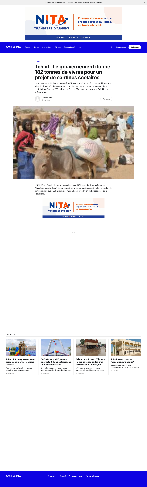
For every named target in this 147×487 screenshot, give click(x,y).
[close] (144, 2)
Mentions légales (92, 476)
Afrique (58, 47)
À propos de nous (76, 476)
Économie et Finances (72, 47)
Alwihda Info (13, 46)
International (47, 47)
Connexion (52, 476)
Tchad (36, 47)
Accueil (28, 47)
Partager (106, 99)
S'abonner (135, 47)
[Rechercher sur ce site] (111, 47)
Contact (63, 476)
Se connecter (121, 47)
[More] (85, 47)
